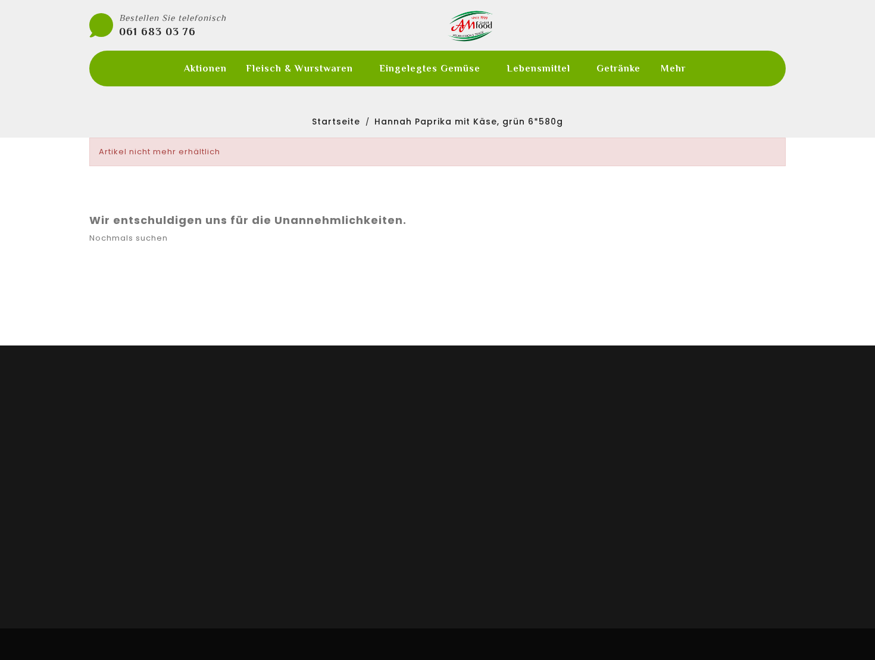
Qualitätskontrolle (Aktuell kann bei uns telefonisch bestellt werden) (427, 337)
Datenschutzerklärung (498, 510)
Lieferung (468, 450)
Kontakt (464, 555)
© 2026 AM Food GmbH (438, 644)
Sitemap (466, 569)
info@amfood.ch (683, 527)
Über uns (467, 495)
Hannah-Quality (305, 450)
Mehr (673, 68)
